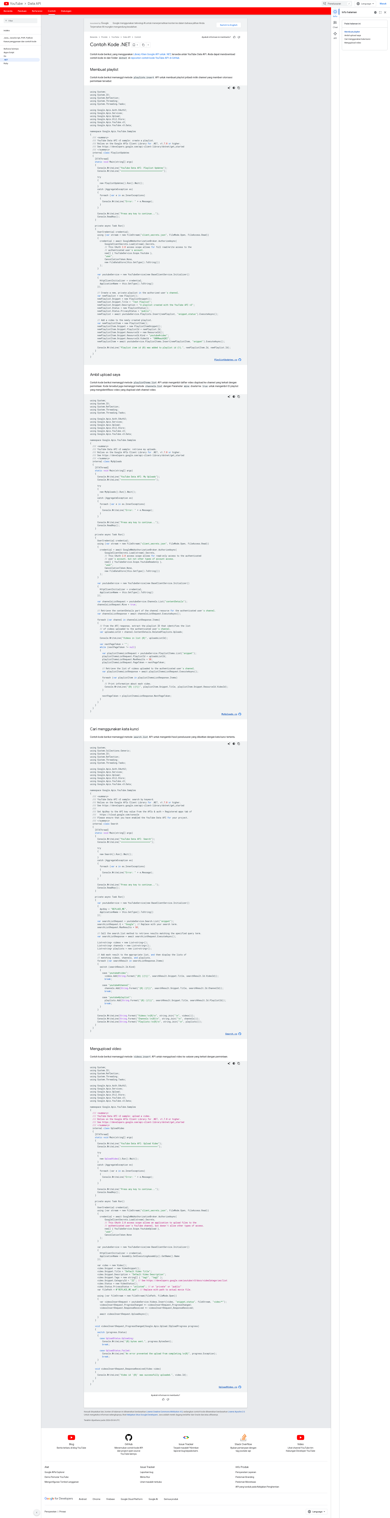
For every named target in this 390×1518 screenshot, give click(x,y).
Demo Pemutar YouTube (57, 1477)
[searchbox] (20, 20)
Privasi (62, 1511)
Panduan (22, 11)
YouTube (16, 4)
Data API (34, 4)
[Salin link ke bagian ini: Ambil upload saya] (123, 375)
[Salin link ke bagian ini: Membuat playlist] (121, 70)
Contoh (52, 11)
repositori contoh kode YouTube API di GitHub (155, 57)
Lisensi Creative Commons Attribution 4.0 (164, 1412)
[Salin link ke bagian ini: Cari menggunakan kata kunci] (142, 729)
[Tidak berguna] (239, 37)
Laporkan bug (146, 1472)
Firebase (110, 1499)
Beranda (8, 11)
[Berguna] (234, 37)
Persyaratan (51, 1511)
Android (83, 1499)
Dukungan (66, 11)
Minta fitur (145, 1477)
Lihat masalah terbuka (151, 1482)
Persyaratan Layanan (246, 1472)
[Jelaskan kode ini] (229, 87)
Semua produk (171, 1499)
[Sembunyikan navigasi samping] (37, 1512)
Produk (104, 37)
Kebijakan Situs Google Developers (142, 1415)
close (385, 12)
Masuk (383, 3)
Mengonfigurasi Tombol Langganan (62, 1482)
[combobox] (337, 3)
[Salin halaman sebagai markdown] (143, 44)
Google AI (153, 1499)
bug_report (375, 12)
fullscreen (380, 12)
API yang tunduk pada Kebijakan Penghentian (257, 1487)
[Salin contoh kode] (238, 87)
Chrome (96, 1499)
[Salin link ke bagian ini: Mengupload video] (124, 1049)
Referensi (37, 11)
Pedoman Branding (245, 1477)
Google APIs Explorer (55, 1472)
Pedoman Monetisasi (246, 1482)
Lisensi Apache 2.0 (236, 1412)
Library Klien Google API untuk (152, 54)
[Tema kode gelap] (233, 87)
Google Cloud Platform (132, 1499)
